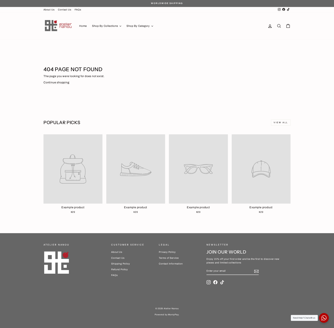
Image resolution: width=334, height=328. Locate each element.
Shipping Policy (120, 263)
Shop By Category (138, 26)
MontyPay (173, 314)
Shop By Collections (105, 26)
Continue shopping (56, 82)
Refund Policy (119, 269)
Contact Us (64, 9)
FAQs (78, 9)
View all (281, 122)
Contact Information (171, 263)
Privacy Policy (167, 252)
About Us (48, 9)
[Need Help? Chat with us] (324, 318)
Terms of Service (169, 258)
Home (83, 26)
